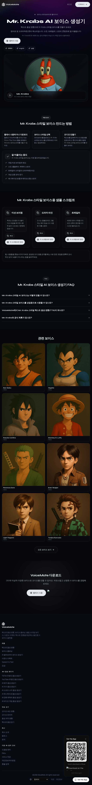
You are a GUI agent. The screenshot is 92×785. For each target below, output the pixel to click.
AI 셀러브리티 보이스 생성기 (12, 655)
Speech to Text (7, 662)
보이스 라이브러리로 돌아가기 (47, 14)
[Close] (86, 739)
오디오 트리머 (7, 715)
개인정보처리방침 (8, 761)
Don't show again (76, 773)
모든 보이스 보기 (44, 550)
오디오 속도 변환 (8, 711)
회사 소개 (5, 732)
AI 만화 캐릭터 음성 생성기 (12, 697)
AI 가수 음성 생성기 (9, 687)
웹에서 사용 (13, 41)
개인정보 (59, 779)
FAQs (4, 753)
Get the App (82, 780)
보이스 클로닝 (7, 651)
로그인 (69, 4)
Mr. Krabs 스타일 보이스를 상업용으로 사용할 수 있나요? (27, 303)
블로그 (4, 736)
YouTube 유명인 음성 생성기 (12, 679)
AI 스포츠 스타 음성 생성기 (12, 690)
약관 (52, 779)
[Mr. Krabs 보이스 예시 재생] (10, 95)
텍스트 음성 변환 (8, 648)
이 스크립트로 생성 (16, 242)
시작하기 (81, 4)
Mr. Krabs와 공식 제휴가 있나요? (17, 318)
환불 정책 (5, 764)
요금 (3, 666)
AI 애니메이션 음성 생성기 (11, 694)
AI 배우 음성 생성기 (9, 683)
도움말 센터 (6, 750)
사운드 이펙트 (7, 658)
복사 (11, 236)
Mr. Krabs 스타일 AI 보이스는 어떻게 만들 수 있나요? (26, 295)
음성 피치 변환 (7, 718)
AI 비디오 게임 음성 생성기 (12, 701)
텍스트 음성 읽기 (8, 722)
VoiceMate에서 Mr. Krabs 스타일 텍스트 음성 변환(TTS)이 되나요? (33, 310)
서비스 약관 (6, 757)
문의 (3, 740)
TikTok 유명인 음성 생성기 (11, 676)
